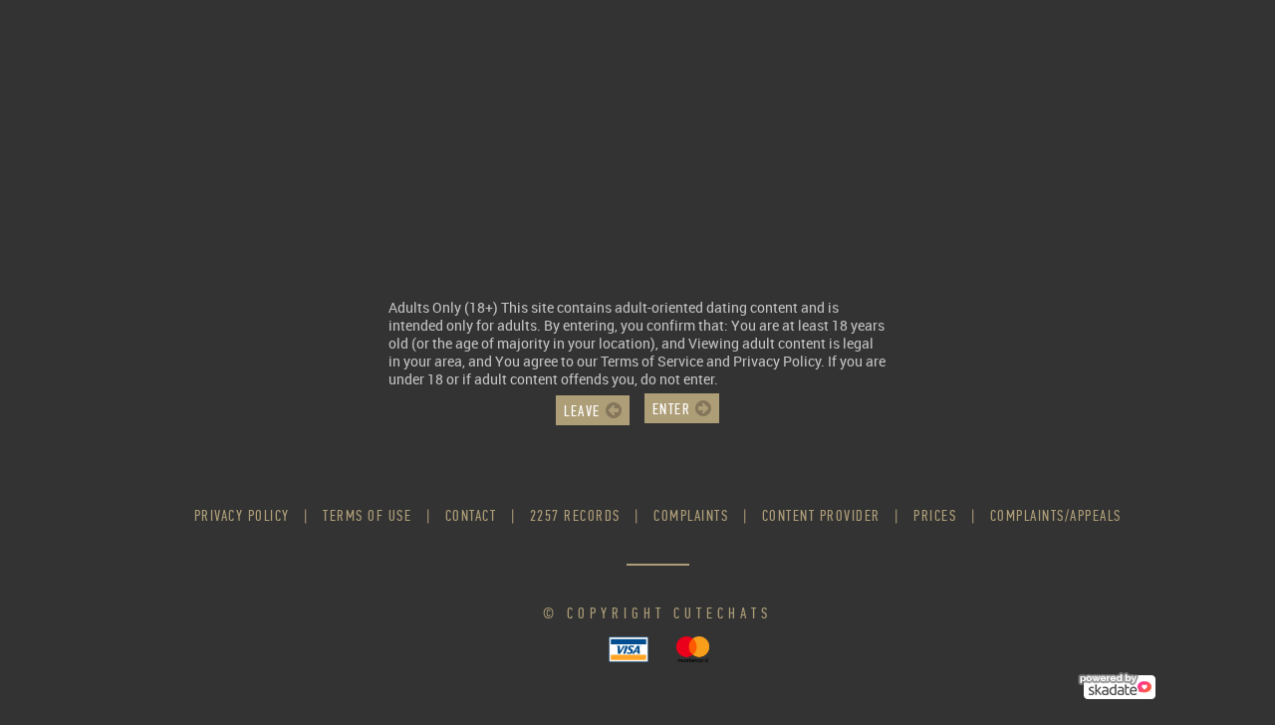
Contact (471, 515)
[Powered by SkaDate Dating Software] (1116, 683)
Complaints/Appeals (1056, 515)
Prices (934, 515)
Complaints (690, 515)
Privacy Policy (242, 515)
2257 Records (575, 515)
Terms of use (367, 515)
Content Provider (821, 515)
